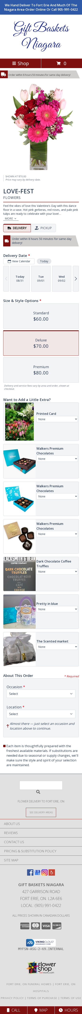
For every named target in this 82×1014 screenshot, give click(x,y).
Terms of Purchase (42, 998)
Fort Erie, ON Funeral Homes (29, 984)
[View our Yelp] (52, 874)
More (9, 218)
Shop (23, 63)
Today (44, 261)
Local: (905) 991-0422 (41, 905)
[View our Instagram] (44, 874)
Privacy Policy (12, 998)
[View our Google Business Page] (37, 874)
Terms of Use (71, 998)
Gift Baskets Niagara (41, 37)
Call (15, 1010)
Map (42, 1010)
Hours (70, 1010)
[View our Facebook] (30, 874)
